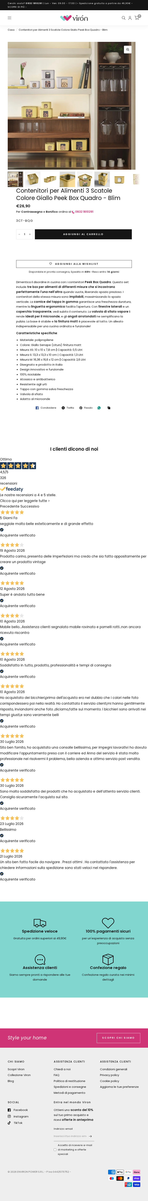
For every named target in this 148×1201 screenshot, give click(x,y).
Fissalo (88, 407)
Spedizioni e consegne (70, 1087)
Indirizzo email (63, 1129)
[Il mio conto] (130, 18)
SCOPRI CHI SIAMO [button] (118, 1038)
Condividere (48, 407)
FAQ (56, 1075)
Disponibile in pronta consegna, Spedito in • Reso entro (74, 272)
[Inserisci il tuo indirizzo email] (90, 1136)
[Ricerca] (123, 18)
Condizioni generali (113, 1069)
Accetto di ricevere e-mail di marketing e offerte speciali (75, 1149)
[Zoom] (128, 49)
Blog (11, 1081)
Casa (11, 30)
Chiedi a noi (62, 1069)
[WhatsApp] (100, 407)
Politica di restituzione (69, 1081)
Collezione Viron (19, 1075)
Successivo (29, 506)
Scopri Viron (16, 1069)
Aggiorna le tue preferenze (119, 1087)
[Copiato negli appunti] (109, 408)
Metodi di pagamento (69, 1093)
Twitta (70, 407)
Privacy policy (109, 1075)
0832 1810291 (34, 3)
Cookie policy (109, 1081)
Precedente (9, 506)
